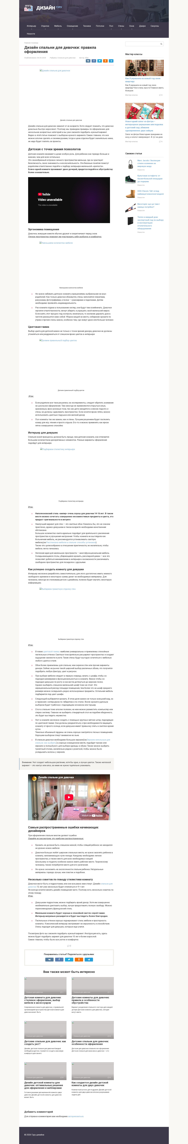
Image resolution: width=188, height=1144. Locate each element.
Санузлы (155, 26)
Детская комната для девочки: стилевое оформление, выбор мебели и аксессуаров (42, 1000)
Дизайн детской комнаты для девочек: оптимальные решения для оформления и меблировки (43, 1085)
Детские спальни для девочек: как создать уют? (45, 1042)
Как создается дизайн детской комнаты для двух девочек (90, 1084)
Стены (121, 26)
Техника (87, 26)
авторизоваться (75, 1116)
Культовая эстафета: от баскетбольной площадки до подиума (149, 179)
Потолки (100, 26)
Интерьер (31, 26)
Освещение (72, 26)
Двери (142, 26)
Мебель (58, 26)
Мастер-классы (131, 95)
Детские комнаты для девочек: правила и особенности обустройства (90, 1000)
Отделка (45, 26)
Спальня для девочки (66, 58)
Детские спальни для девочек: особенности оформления (90, 1042)
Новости (31, 34)
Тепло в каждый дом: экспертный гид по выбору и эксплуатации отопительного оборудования (150, 223)
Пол (111, 26)
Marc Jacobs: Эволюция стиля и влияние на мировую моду (148, 163)
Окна (131, 26)
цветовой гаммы (51, 651)
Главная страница (31, 43)
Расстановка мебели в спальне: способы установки (71, 542)
